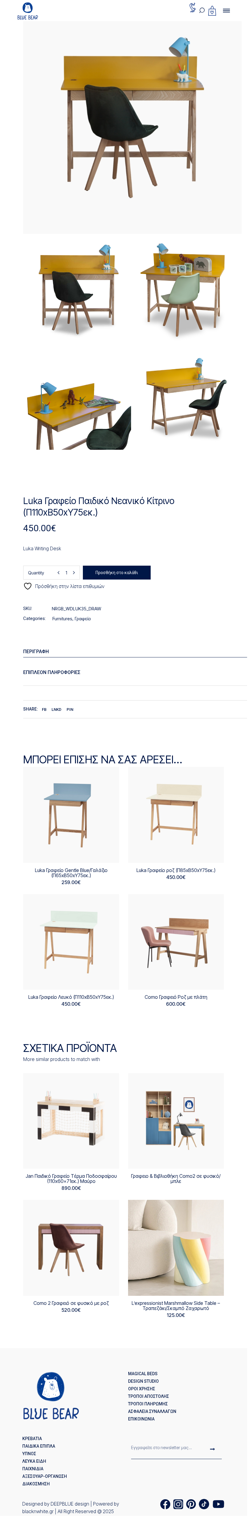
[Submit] (212, 1450)
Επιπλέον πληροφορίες (51, 672)
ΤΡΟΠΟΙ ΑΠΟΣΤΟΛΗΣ (148, 1396)
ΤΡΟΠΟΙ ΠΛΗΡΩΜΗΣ (148, 1403)
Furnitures (62, 618)
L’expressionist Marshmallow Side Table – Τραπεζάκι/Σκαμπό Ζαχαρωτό (176, 1305)
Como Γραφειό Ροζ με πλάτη (176, 997)
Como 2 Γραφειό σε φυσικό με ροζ (71, 1303)
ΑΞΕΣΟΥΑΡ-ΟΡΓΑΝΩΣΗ (44, 1476)
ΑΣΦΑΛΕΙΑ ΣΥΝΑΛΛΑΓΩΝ (152, 1411)
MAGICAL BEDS (143, 1373)
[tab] (137, 651)
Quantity (36, 572)
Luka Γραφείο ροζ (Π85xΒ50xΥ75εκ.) (175, 870)
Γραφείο (83, 618)
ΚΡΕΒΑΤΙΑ (32, 1438)
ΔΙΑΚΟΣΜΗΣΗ (36, 1483)
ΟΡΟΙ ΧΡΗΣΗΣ (141, 1388)
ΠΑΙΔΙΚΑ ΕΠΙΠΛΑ (38, 1446)
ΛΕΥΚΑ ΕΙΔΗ (34, 1461)
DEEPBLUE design (70, 1504)
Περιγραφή (36, 651)
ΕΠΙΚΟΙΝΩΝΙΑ (141, 1419)
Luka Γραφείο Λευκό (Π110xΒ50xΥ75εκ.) (71, 997)
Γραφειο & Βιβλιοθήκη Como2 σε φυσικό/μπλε (176, 1178)
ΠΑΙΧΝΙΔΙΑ (32, 1468)
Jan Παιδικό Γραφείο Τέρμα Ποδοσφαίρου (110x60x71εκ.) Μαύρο (71, 1178)
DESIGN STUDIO (143, 1381)
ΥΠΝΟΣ (29, 1453)
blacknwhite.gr (38, 1511)
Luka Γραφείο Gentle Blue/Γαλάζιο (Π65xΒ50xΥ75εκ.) (71, 872)
